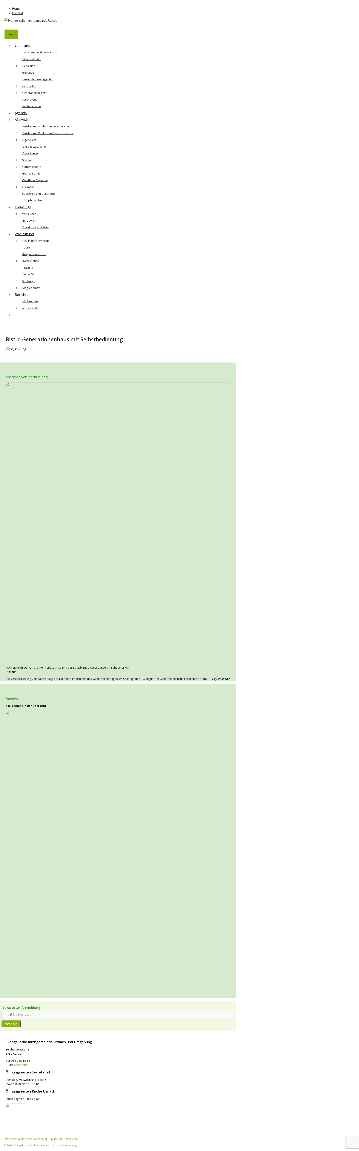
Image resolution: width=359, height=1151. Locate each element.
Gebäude (28, 72)
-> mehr (11, 672)
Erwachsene (30, 153)
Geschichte (29, 86)
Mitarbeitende (31, 59)
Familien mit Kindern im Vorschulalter (45, 126)
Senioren (27, 160)
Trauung (27, 267)
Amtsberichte (31, 308)
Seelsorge (28, 281)
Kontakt (17, 13)
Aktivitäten (24, 119)
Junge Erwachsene (34, 146)
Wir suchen (29, 214)
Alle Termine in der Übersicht (26, 706)
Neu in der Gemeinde (36, 241)
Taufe (26, 247)
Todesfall (28, 274)
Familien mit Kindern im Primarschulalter (47, 133)
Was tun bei (24, 234)
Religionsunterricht (34, 254)
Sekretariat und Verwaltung (39, 52)
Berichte (21, 294)
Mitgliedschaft (31, 288)
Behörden (28, 66)
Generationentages (105, 679)
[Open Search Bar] (7, 26)
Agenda (21, 113)
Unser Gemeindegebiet (37, 79)
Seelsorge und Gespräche (39, 193)
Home (16, 9)
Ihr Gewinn (29, 220)
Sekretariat (21, 1065)
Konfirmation (30, 261)
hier (227, 679)
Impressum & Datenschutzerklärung (25, 1139)
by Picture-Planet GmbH (64, 1139)
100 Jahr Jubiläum (33, 200)
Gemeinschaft (31, 173)
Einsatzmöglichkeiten (35, 227)
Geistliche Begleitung (35, 180)
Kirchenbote (30, 301)
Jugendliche (29, 140)
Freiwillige (23, 207)
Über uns (22, 45)
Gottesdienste (31, 167)
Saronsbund (29, 99)
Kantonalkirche (31, 106)
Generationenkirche (34, 93)
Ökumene (28, 187)
